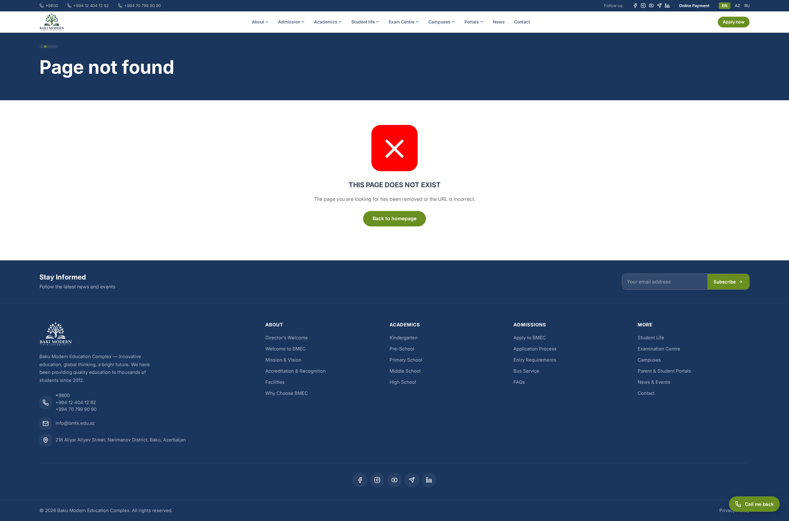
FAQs (519, 382)
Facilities (275, 382)
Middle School (405, 371)
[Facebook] (635, 5)
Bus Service (526, 371)
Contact (522, 21)
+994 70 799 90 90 (142, 5)
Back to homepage (394, 218)
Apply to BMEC (529, 338)
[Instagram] (643, 5)
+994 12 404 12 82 (91, 5)
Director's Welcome (286, 338)
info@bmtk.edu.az (75, 423)
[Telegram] (659, 5)
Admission (289, 21)
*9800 (52, 5)
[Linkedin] (667, 5)
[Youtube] (651, 5)
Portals (471, 21)
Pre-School (402, 349)
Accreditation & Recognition (295, 371)
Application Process (535, 349)
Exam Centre (402, 21)
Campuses (439, 21)
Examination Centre (659, 349)
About (258, 21)
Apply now (734, 21)
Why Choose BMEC (286, 393)
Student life (363, 21)
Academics (325, 21)
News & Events (654, 382)
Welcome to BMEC (285, 349)
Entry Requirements (534, 360)
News (499, 21)
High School (403, 382)
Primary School (406, 360)
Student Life (651, 338)
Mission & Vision (283, 360)
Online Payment (694, 5)
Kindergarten (404, 338)
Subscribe (724, 282)
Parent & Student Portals (664, 371)
